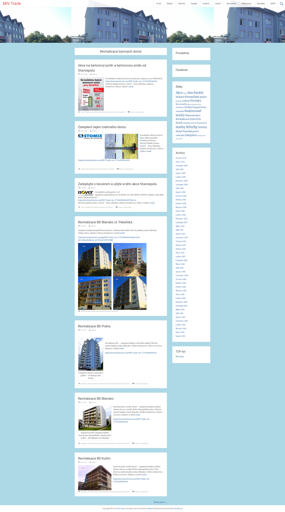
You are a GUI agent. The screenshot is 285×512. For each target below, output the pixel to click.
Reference (246, 3)
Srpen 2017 (180, 234)
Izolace (206, 3)
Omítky (188, 107)
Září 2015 (179, 313)
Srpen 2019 (180, 173)
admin (94, 74)
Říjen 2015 (180, 309)
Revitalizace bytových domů (108, 112)
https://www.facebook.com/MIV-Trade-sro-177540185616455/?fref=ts (107, 200)
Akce (83, 112)
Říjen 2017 (180, 226)
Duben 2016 (181, 287)
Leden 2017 (180, 256)
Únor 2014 (180, 332)
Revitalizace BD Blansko (96, 398)
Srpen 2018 (180, 192)
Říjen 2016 (180, 264)
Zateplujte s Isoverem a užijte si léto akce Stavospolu (117, 184)
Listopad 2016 (182, 260)
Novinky (195, 100)
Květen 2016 (181, 283)
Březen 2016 (181, 290)
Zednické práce (201, 135)
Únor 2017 (180, 253)
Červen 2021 (181, 158)
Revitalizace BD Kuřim (94, 458)
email (130, 86)
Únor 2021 (180, 162)
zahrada (180, 135)
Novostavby (181, 104)
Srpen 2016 (180, 272)
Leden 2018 (181, 215)
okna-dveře (231, 3)
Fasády (194, 3)
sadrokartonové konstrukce (195, 123)
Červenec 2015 (182, 321)
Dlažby (185, 93)
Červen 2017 (181, 241)
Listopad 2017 (181, 222)
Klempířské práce (196, 96)
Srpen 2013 (180, 336)
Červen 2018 (181, 196)
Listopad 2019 (182, 165)
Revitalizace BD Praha (94, 326)
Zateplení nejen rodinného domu (102, 127)
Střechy (181, 3)
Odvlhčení (180, 107)
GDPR (272, 3)
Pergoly (196, 107)
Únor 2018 (180, 211)
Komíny (179, 101)
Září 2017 (179, 230)
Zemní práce (179, 139)
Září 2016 (179, 268)
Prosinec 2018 (182, 181)
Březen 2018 (181, 207)
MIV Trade (12, 3)
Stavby (170, 3)
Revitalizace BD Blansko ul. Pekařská (105, 222)
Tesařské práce (190, 131)
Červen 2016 (181, 279)
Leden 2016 (181, 298)
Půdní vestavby (91, 112)
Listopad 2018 (182, 184)
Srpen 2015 (180, 317)
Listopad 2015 (181, 306)
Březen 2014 (181, 328)
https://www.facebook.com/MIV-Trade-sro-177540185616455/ (131, 81)
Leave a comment (137, 112)
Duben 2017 (181, 249)
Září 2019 (179, 169)
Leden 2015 (180, 325)
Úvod (158, 3)
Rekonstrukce (192, 115)
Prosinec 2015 (181, 302)
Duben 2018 (181, 203)
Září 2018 (179, 188)
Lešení (218, 3)
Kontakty (261, 3)
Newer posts (160, 502)
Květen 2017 (181, 245)
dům (190, 92)
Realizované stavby (88, 311)
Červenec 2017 (182, 237)
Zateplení (191, 135)
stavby (122, 112)
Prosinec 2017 (181, 219)
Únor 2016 (180, 294)
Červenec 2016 (182, 275)
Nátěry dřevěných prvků (194, 104)
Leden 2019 (181, 177)
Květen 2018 (181, 200)
